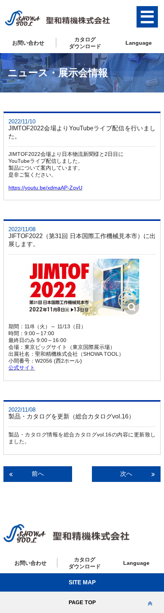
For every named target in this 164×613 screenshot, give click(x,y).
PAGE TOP (82, 602)
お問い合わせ (28, 43)
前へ (38, 473)
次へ (126, 473)
